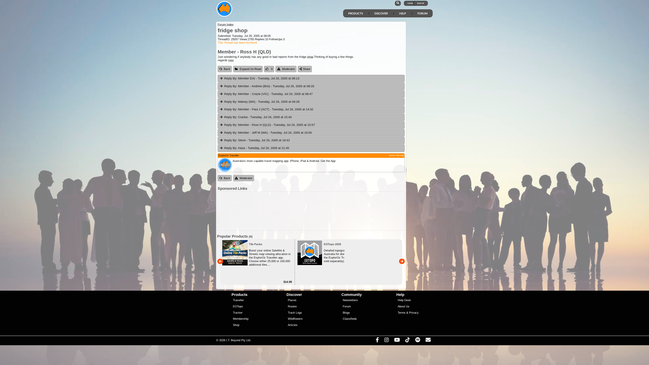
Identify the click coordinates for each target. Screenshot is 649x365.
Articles (292, 325)
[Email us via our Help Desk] (428, 340)
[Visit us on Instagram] (386, 340)
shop (310, 56)
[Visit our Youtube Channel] (397, 340)
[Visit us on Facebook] (377, 340)
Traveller (238, 300)
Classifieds (350, 318)
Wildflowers (295, 318)
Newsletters (350, 300)
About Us (403, 306)
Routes (292, 306)
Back (227, 69)
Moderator (288, 69)
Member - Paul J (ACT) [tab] (268, 109)
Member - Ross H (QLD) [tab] (269, 125)
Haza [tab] (256, 148)
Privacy (414, 312)
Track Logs (295, 312)
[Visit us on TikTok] (407, 340)
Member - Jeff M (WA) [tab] (268, 132)
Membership (240, 318)
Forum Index (226, 24)
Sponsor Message (396, 155)
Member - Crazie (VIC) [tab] (268, 94)
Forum (422, 13)
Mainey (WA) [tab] (261, 101)
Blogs (346, 312)
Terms (401, 312)
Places (292, 300)
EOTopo (238, 306)
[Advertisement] (327, 211)
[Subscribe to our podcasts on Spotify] (417, 340)
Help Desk (404, 300)
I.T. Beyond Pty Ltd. (238, 340)
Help (402, 13)
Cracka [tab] (258, 117)
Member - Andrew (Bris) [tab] (269, 86)
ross (231, 60)
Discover (381, 13)
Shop (236, 325)
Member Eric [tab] (261, 78)
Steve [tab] (257, 140)
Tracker (238, 312)
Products (355, 13)
